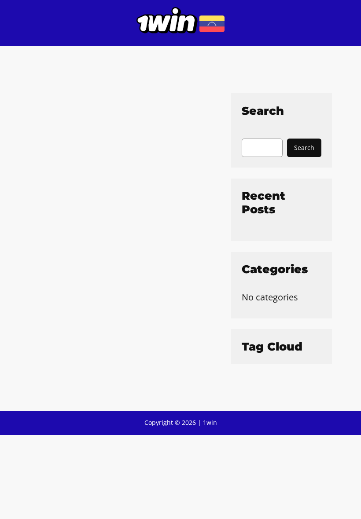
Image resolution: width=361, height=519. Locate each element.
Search (304, 147)
